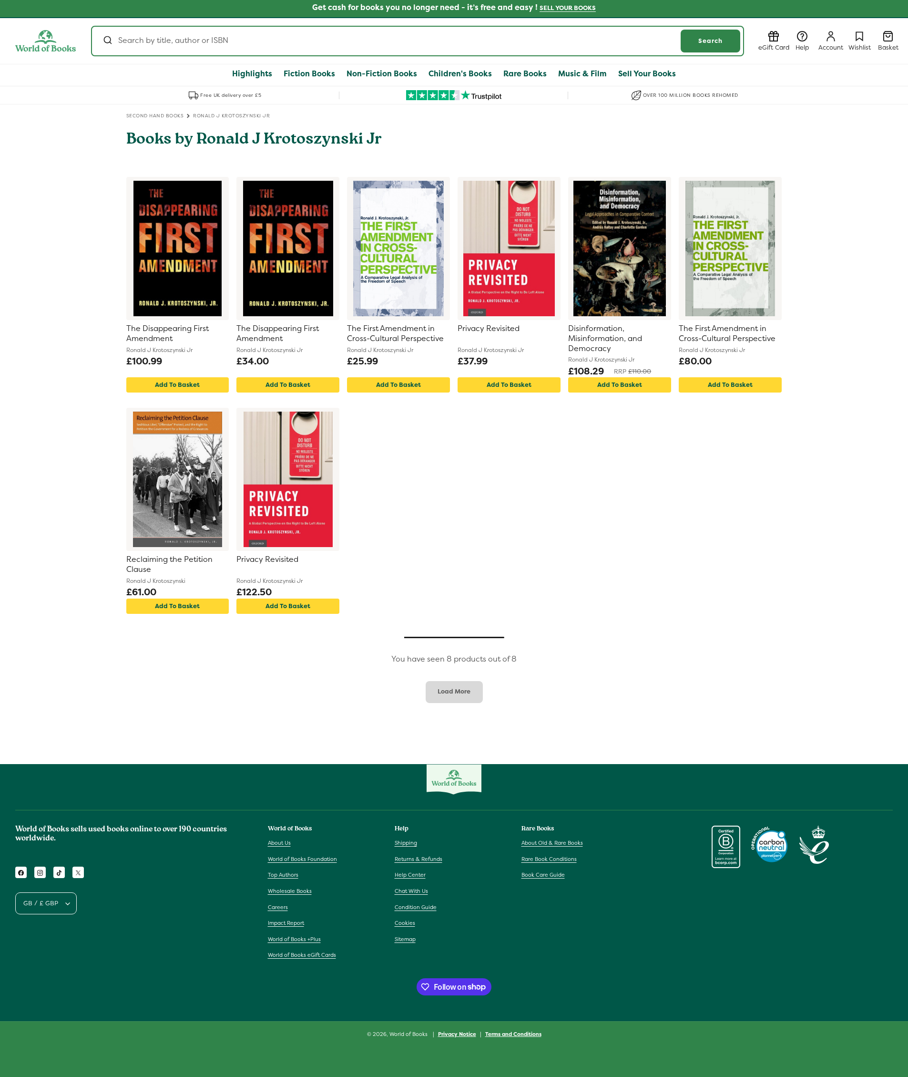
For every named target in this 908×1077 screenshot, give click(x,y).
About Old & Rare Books (552, 843)
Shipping (406, 843)
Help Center (410, 875)
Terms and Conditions (513, 1033)
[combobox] (417, 41)
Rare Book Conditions (549, 859)
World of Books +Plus (294, 939)
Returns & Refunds (418, 859)
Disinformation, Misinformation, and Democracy (605, 338)
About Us (279, 843)
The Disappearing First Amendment (167, 333)
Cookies (405, 923)
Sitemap (405, 939)
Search (710, 40)
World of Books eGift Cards (302, 955)
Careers (278, 907)
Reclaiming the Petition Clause (169, 564)
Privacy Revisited (489, 328)
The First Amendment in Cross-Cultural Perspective (395, 333)
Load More (454, 691)
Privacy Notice (457, 1033)
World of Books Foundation (302, 859)
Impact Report (286, 923)
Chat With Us (411, 891)
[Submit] (107, 41)
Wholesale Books (290, 891)
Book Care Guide (543, 875)
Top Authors (283, 875)
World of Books (409, 1034)
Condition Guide (416, 907)
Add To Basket (177, 384)
